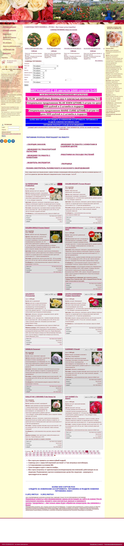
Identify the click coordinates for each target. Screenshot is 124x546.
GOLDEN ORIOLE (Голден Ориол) (37, 228)
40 (95, 453)
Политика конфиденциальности (113, 544)
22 (30, 453)
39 (91, 453)
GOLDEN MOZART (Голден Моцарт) (78, 184)
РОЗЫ (51, 27)
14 (76, 451)
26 (44, 453)
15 (79, 451)
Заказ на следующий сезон (12, 46)
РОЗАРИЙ (78, 21)
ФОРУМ (112, 21)
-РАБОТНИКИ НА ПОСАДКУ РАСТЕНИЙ (77, 154)
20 (97, 451)
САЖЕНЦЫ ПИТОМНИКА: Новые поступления (63, 29)
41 (98, 453)
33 (70, 453)
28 (52, 453)
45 (37, 455)
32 (66, 453)
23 (34, 453)
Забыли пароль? (6, 132)
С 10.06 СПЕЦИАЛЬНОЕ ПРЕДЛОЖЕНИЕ (56, 95)
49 (52, 455)
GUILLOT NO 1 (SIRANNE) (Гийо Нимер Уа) (40, 397)
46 (41, 455)
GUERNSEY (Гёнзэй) (72, 349)
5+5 (86, 95)
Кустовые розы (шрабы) (65, 27)
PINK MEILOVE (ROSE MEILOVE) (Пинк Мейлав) (73, 48)
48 (48, 455)
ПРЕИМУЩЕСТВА (8, 49)
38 (88, 453)
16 (83, 451)
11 (65, 451)
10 (61, 451)
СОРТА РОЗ (79, 95)
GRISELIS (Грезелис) (32, 349)
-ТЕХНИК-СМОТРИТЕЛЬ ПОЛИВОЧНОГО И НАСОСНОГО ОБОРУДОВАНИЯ (57, 168)
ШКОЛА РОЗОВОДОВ (95, 21)
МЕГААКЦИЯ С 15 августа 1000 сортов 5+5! (64, 90)
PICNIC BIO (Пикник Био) (54, 48)
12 (68, 451)
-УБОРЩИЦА (66, 164)
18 (90, 451)
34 (73, 453)
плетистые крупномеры (81, 98)
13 (72, 451)
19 (94, 451)
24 (37, 453)
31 (62, 453)
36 (80, 453)
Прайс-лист (7, 53)
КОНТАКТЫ (60, 21)
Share (1, 141)
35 (77, 453)
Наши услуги (7, 34)
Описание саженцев (9, 30)
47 (44, 455)
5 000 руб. (34, 51)
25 (41, 453)
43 (30, 455)
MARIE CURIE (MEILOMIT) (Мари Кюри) (34, 48)
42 (26, 455)
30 (59, 453)
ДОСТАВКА (43, 21)
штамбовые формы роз (50, 98)
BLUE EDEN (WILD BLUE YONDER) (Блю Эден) (93, 48)
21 (26, 453)
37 (84, 453)
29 (55, 453)
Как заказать (7, 42)
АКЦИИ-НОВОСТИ (26, 21)
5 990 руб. (73, 51)
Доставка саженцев (9, 27)
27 (48, 453)
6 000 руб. (93, 51)
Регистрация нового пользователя (11, 133)
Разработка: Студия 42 (96, 544)
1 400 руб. (54, 51)
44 (34, 455)
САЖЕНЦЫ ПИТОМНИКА (9, 21)
